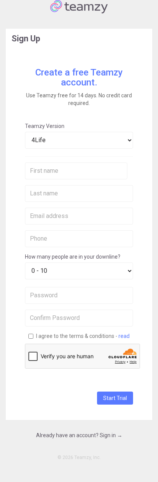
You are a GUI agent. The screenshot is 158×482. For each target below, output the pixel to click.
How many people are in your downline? (72, 257)
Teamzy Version (44, 126)
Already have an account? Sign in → (79, 435)
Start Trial (115, 398)
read (124, 336)
